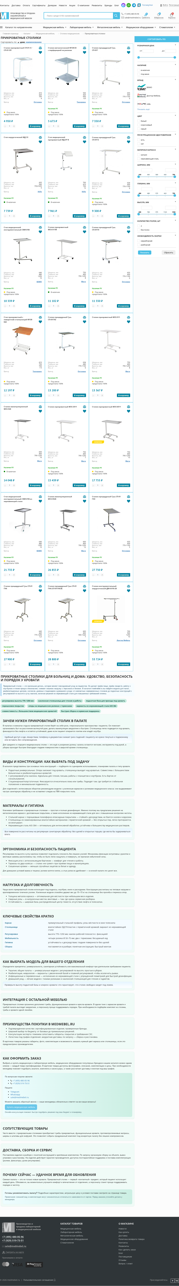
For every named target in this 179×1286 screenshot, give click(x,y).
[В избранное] (40, 52)
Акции (72, 5)
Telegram (14, 1091)
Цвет (139, 116)
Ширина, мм (143, 165)
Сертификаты (38, 5)
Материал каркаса (146, 150)
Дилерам (52, 5)
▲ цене (21, 42)
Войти (165, 5)
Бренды (108, 5)
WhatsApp (15, 1094)
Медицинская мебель (70, 1228)
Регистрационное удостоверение (154, 135)
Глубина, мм (143, 183)
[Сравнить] (40, 48)
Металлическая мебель (71, 1235)
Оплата (26, 5)
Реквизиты (97, 5)
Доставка (16, 5)
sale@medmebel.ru (131, 17)
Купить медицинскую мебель (21, 1107)
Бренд (140, 80)
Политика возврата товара (131, 1239)
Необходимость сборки (149, 236)
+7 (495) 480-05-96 (130, 14)
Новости (63, 5)
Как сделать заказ (127, 1249)
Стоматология (67, 1242)
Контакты (4, 5)
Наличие (141, 65)
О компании (83, 5)
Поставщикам (125, 1256)
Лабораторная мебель (71, 1232)
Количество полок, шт (148, 221)
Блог (117, 5)
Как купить (124, 1232)
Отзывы (122, 1260)
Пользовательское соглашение (38, 1280)
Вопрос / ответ (126, 1263)
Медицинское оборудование (74, 1239)
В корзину (35, 126)
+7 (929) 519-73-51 (21, 1083)
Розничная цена (145, 45)
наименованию (34, 42)
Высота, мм (143, 202)
